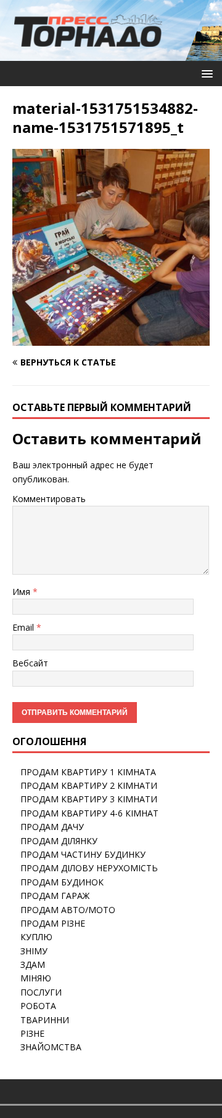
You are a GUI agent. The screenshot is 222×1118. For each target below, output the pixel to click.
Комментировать (49, 499)
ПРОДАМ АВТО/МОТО (67, 910)
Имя (22, 591)
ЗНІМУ (33, 951)
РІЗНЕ (32, 1033)
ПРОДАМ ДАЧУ (52, 827)
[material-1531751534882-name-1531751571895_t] (111, 339)
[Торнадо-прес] (88, 54)
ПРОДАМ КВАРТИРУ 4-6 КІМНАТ (89, 813)
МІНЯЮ (35, 978)
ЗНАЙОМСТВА (50, 1047)
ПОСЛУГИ (41, 992)
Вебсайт (30, 663)
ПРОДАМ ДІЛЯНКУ (58, 841)
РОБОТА (38, 1006)
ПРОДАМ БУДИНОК (62, 882)
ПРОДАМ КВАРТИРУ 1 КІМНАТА (88, 772)
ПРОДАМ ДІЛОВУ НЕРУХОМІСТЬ (89, 868)
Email (24, 627)
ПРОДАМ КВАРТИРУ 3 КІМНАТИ (88, 799)
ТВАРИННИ (44, 1020)
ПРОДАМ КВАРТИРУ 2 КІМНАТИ (88, 785)
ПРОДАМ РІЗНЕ (52, 923)
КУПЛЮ (36, 937)
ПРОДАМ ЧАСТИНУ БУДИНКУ (83, 854)
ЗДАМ (32, 964)
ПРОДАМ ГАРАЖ (54, 895)
